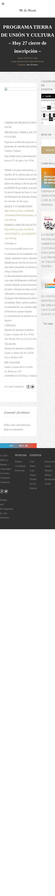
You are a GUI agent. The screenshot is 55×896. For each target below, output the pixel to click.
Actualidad (20, 466)
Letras (48, 466)
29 (52, 119)
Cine (32, 470)
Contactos (5, 482)
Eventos (34, 64)
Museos (48, 470)
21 (50, 115)
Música (48, 475)
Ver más (48, 324)
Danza (33, 475)
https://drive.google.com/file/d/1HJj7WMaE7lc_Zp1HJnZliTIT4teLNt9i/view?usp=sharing (28, 234)
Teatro (48, 483)
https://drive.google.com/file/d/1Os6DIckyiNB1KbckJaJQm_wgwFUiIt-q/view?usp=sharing (29, 215)
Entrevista (20, 470)
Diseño (33, 479)
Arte (28, 64)
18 (44, 115)
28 (50, 119)
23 (54, 115)
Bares (32, 466)
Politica (18, 461)
